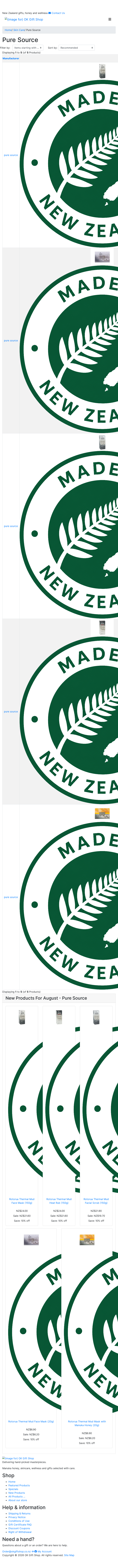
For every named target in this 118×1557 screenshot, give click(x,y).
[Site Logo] (24, 19)
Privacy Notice (17, 1517)
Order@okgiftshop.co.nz (16, 1551)
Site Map (69, 1555)
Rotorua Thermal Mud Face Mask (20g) (31, 1421)
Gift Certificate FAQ (19, 1524)
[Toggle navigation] (109, 19)
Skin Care (19, 29)
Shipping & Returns (19, 1513)
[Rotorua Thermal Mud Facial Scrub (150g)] (96, 1101)
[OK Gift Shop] (18, 1458)
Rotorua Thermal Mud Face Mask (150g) (21, 1201)
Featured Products (19, 1485)
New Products (16, 1492)
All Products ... (16, 1496)
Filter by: (5, 47)
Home (8, 29)
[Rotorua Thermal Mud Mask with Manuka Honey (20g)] (87, 1323)
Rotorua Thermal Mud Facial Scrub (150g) (96, 1201)
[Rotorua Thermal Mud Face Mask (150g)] (21, 1101)
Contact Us (58, 13)
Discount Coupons (19, 1528)
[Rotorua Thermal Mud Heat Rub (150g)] (59, 1101)
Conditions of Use (19, 1520)
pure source (11, 155)
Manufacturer (11, 58)
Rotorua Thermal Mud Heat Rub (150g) (59, 1201)
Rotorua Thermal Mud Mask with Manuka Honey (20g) (87, 1423)
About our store (17, 1500)
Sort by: (52, 47)
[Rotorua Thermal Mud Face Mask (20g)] (31, 1323)
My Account (44, 1551)
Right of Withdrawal (19, 1532)
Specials (13, 1489)
